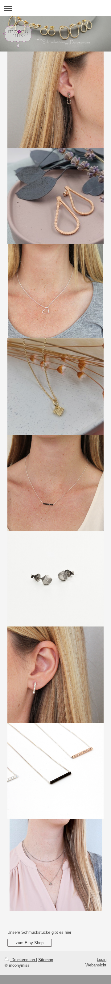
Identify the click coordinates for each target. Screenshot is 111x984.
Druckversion (23, 959)
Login (101, 959)
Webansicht (95, 965)
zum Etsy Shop (29, 943)
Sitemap (45, 959)
